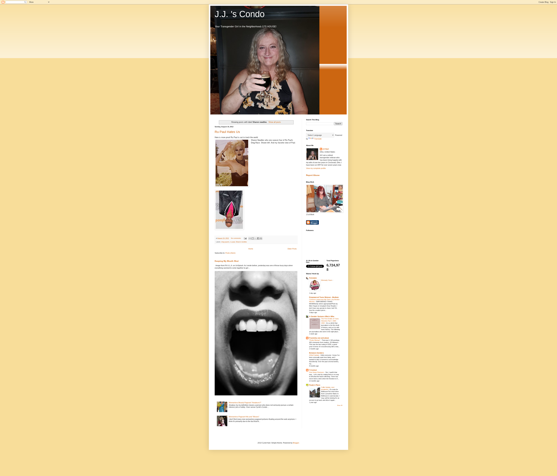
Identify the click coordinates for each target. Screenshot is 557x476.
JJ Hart (326, 149)
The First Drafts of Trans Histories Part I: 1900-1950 (330, 321)
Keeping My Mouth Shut (227, 261)
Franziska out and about (319, 338)
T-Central (313, 370)
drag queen (225, 242)
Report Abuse (313, 175)
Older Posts (292, 249)
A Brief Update (314, 355)
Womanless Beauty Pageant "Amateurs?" (245, 403)
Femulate (313, 278)
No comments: (236, 238)
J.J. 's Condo (240, 14)
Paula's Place (314, 385)
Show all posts (274, 122)
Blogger (296, 443)
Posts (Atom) (230, 253)
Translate (318, 139)
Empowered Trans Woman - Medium (324, 297)
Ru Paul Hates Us (227, 132)
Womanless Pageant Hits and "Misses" (244, 417)
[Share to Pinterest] (260, 238)
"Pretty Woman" (315, 340)
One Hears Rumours (316, 372)
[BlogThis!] (252, 238)
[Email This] (249, 238)
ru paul (232, 242)
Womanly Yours (327, 280)
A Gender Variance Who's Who (321, 316)
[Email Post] (245, 238)
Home (250, 249)
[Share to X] (255, 238)
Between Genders (316, 353)
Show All (339, 405)
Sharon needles (241, 242)
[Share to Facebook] (258, 238)
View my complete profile (316, 168)
